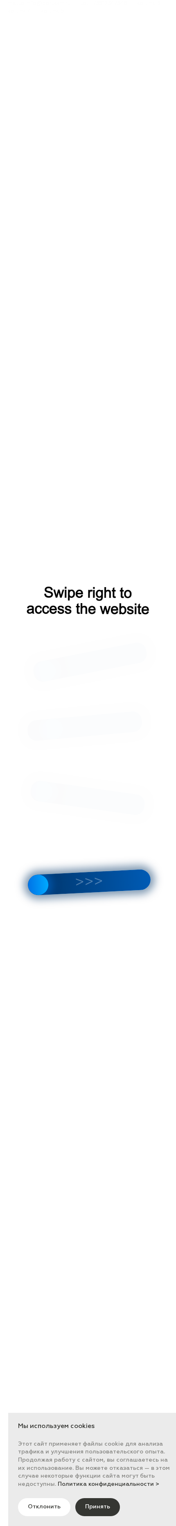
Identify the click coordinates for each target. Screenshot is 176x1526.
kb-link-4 (19, 11)
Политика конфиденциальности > (108, 1484)
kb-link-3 (148, 3)
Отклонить (44, 1507)
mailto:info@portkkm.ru (39, 3)
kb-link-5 (52, 11)
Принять (97, 1507)
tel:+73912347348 (104, 3)
